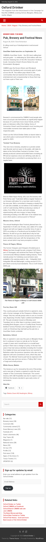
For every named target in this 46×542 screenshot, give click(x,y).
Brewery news (8, 34)
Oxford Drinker (12, 7)
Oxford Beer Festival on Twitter (14, 515)
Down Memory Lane (10, 429)
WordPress (40, 538)
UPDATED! (6, 461)
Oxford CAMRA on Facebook (13, 506)
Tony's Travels (8, 459)
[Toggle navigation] (4, 20)
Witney (5, 250)
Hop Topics (7, 437)
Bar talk (5, 419)
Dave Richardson (21, 42)
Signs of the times (9, 456)
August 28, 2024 (8, 42)
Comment (6, 424)
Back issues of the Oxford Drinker (15, 520)
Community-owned (10, 427)
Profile (5, 451)
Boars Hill (16, 393)
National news (8, 443)
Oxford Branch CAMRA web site (14, 509)
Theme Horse (14, 538)
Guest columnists (9, 435)
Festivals (6, 432)
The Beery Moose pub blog (12, 513)
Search (41, 404)
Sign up (8, 488)
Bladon (9, 393)
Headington (23, 393)
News (5, 445)
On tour (5, 448)
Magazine (6, 440)
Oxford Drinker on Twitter (12, 504)
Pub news (19, 34)
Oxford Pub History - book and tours (16, 518)
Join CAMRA (7, 511)
